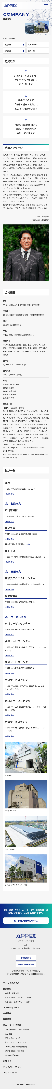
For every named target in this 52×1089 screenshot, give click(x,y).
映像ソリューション (13, 1038)
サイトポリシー (10, 1072)
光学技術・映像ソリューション (17, 1002)
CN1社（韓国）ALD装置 (14, 1051)
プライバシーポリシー (13, 1066)
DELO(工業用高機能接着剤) (16, 1046)
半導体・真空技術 (12, 993)
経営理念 (7, 44)
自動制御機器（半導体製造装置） (18, 1029)
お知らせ (7, 1060)
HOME (5, 38)
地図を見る (9, 494)
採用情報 (7, 1019)
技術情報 (7, 988)
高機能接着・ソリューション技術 (18, 997)
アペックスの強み (11, 982)
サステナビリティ (11, 1007)
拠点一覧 (31, 51)
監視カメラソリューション (15, 1042)
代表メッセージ (34, 44)
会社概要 (7, 51)
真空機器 (8, 1033)
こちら (27, 544)
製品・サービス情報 (12, 1024)
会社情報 (7, 1013)
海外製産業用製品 (12, 1055)
